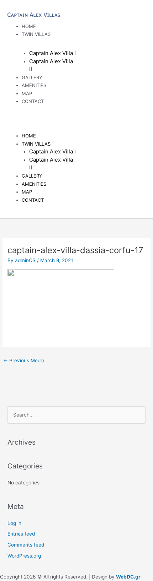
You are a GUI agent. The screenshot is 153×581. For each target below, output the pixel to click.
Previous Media (23, 360)
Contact (33, 101)
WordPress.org (24, 556)
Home (29, 136)
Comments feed (25, 545)
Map (27, 192)
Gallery (32, 176)
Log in (14, 523)
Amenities (34, 85)
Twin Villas (36, 34)
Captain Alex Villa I (52, 53)
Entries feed (21, 534)
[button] (41, 117)
